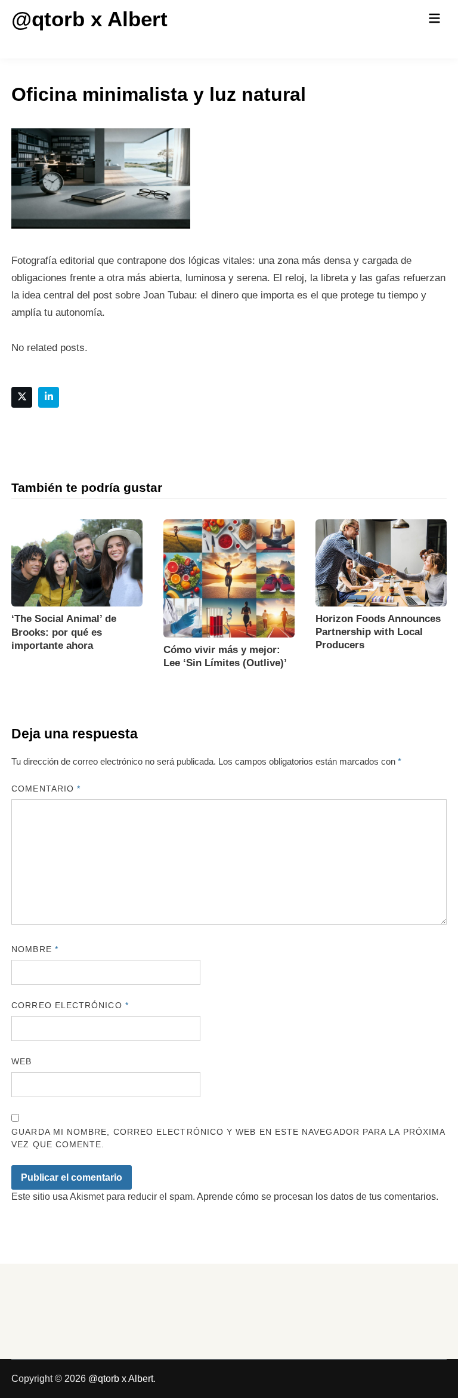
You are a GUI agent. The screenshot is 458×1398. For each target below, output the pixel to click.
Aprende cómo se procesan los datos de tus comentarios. (317, 1196)
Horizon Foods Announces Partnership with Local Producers (378, 632)
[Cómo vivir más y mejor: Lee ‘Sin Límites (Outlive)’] (229, 577)
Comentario (46, 788)
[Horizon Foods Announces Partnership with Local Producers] (381, 562)
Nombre (34, 949)
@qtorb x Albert (89, 18)
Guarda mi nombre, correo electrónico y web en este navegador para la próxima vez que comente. (228, 1138)
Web (21, 1061)
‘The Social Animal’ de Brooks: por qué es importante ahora (63, 632)
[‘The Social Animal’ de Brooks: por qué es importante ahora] (77, 562)
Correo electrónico (70, 1005)
